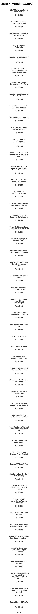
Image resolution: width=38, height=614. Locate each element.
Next (19, 612)
